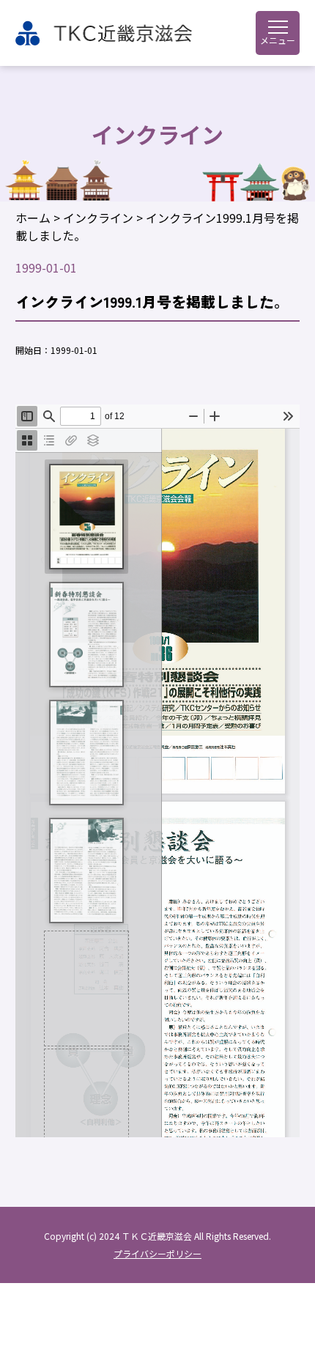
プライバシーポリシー (157, 1253)
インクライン (98, 217)
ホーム (33, 217)
